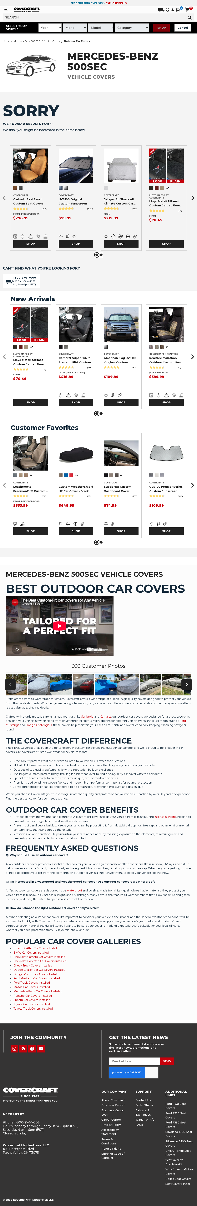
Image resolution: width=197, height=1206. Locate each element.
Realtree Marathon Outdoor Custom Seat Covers (165, 360)
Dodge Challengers (39, 725)
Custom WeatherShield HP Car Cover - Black (76, 489)
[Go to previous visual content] (10, 684)
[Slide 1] (96, 255)
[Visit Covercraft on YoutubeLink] (41, 1048)
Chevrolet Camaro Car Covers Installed (39, 957)
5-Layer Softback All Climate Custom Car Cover (119, 202)
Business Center (113, 1105)
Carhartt (105, 716)
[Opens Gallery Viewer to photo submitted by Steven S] (150, 684)
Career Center (111, 1119)
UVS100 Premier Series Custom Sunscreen (166, 489)
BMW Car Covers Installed (31, 952)
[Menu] (6, 9)
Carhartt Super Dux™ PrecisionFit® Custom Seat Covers (75, 360)
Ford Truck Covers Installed (31, 982)
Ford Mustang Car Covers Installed (36, 978)
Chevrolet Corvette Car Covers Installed (40, 961)
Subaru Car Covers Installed (31, 1000)
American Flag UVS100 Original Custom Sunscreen (120, 360)
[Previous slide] (5, 198)
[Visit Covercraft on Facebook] (32, 1048)
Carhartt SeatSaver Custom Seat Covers (28, 201)
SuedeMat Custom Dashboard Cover (117, 489)
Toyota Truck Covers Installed (33, 1008)
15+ (167, 187)
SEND (167, 1061)
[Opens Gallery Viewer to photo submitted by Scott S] (83, 684)
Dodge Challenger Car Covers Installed (39, 969)
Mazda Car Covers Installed (31, 987)
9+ (166, 346)
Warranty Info (144, 1119)
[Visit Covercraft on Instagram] (14, 1048)
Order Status (144, 1105)
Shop (161, 27)
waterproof (74, 890)
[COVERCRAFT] (27, 9)
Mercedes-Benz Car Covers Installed (37, 991)
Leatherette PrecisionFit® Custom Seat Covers (29, 489)
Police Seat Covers (178, 1179)
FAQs (139, 1125)
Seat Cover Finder (177, 1184)
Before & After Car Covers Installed (36, 948)
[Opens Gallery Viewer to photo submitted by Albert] (106, 684)
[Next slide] (191, 198)
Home (6, 41)
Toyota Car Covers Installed (31, 1004)
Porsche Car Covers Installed (32, 995)
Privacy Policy (111, 1125)
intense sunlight (165, 817)
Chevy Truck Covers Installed (32, 965)
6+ (30, 475)
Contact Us (143, 1100)
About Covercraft (113, 1100)
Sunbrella (87, 716)
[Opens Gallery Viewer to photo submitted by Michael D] (16, 684)
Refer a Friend (111, 1148)
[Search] (189, 17)
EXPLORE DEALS (116, 3)
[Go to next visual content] (186, 684)
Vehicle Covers (52, 41)
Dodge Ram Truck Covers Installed (36, 974)
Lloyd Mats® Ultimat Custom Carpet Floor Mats (164, 203)
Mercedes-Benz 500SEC (27, 41)
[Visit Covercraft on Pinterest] (23, 1048)
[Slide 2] (101, 255)
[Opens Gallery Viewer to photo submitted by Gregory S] (61, 684)
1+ (121, 475)
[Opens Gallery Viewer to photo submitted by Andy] (39, 684)
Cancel (183, 27)
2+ (76, 475)
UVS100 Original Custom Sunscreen (73, 201)
